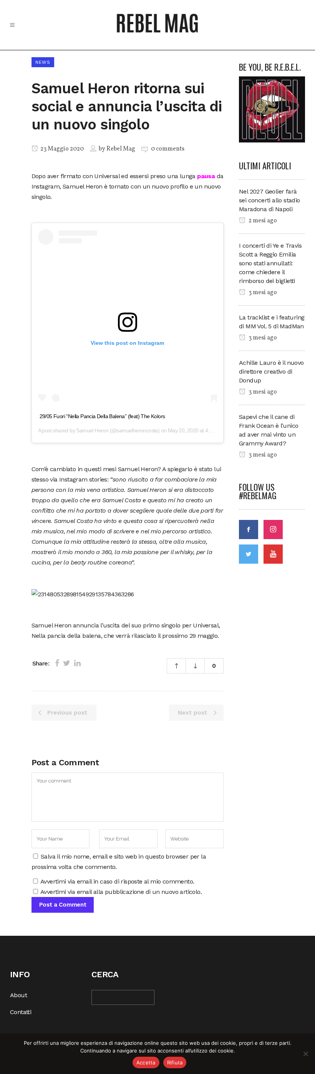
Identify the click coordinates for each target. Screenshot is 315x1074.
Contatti (20, 1012)
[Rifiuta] (305, 1053)
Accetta (146, 1062)
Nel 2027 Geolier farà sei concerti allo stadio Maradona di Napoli (269, 200)
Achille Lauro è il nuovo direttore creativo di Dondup (271, 371)
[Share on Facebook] (57, 663)
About (18, 995)
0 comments (167, 149)
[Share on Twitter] (66, 663)
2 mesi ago (262, 221)
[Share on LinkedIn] (77, 663)
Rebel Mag (120, 149)
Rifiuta (175, 1062)
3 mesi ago (262, 292)
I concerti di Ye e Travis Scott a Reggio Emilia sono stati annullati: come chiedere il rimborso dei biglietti (270, 263)
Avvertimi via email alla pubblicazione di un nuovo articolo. (121, 891)
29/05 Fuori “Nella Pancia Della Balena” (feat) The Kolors (102, 416)
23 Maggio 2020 (61, 149)
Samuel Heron (92, 430)
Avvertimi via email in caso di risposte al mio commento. (117, 881)
